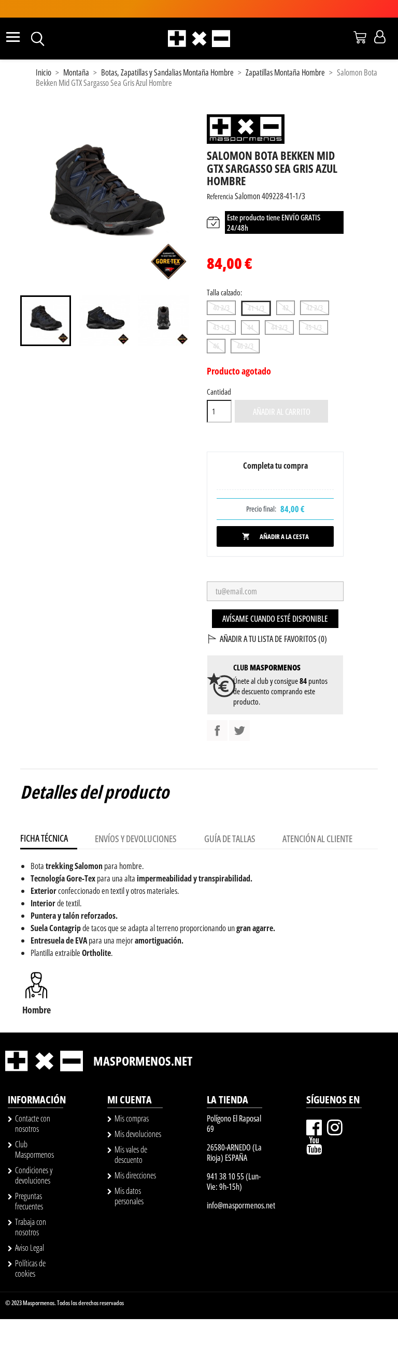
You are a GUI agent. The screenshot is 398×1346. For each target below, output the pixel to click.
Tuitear (239, 730)
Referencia (220, 196)
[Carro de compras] (359, 37)
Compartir (217, 730)
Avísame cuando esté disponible (275, 618)
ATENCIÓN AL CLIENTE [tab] (317, 838)
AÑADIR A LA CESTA (275, 536)
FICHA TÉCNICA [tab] (44, 838)
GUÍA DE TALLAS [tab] (229, 838)
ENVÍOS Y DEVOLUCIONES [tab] (136, 838)
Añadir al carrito (281, 411)
